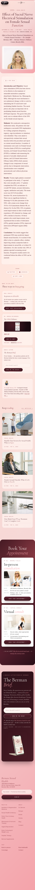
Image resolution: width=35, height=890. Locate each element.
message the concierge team (17, 653)
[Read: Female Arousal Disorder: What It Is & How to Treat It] (17, 470)
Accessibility (18, 878)
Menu (5, 2)
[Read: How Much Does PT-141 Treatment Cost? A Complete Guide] (17, 509)
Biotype (21, 811)
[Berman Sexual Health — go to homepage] (21, 3)
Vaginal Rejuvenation (7, 826)
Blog (20, 821)
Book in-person (6, 847)
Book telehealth (23, 847)
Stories (21, 818)
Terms (10, 878)
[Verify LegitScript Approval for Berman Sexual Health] (6, 872)
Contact (21, 825)
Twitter (12, 272)
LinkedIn (24, 272)
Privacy (4, 878)
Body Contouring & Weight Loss (7, 831)
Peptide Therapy (6, 835)
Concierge (5, 850)
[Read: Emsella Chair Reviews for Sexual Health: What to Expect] (17, 431)
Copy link (18, 276)
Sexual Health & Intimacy (9, 812)
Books (20, 814)
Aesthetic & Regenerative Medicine (9, 808)
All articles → (27, 408)
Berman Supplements (8, 839)
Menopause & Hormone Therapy (8, 822)
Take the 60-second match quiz (21, 651)
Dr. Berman (22, 807)
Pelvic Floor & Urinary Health (8, 817)
